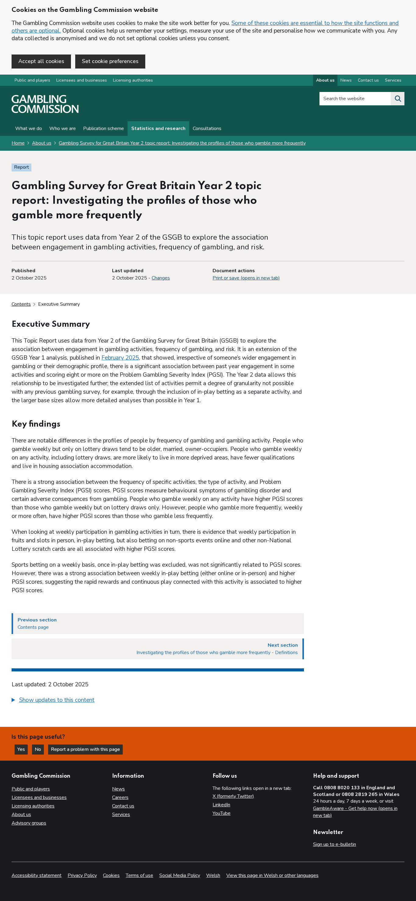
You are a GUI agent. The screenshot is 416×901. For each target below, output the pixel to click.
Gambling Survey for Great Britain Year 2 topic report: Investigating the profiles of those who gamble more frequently (182, 143)
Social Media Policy (179, 875)
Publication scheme (103, 128)
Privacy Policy (82, 875)
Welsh (213, 875)
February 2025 (120, 358)
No (39, 749)
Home (18, 143)
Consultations (207, 128)
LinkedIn (221, 804)
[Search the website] (397, 98)
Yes (22, 749)
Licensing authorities (133, 80)
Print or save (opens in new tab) (246, 278)
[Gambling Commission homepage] (45, 111)
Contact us (368, 80)
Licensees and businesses (81, 80)
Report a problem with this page (85, 749)
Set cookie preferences (110, 61)
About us (325, 80)
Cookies (111, 875)
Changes (161, 278)
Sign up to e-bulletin (334, 844)
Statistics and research (158, 128)
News (346, 80)
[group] (158, 701)
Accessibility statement (37, 875)
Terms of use (139, 875)
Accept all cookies (41, 61)
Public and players (32, 80)
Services (393, 80)
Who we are (62, 128)
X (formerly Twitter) (233, 796)
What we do (28, 128)
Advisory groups (29, 823)
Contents (21, 304)
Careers (120, 797)
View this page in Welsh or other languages (272, 875)
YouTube (222, 813)
